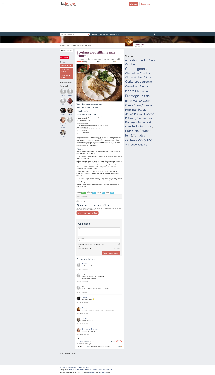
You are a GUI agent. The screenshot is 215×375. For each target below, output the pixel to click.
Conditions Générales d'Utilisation (69, 367)
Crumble (100, 369)
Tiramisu (94, 369)
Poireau (138, 114)
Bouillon (142, 60)
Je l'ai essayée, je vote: (84, 248)
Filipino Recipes (107, 369)
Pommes (131, 122)
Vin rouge (131, 144)
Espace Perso (114, 34)
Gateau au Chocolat (85, 369)
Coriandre (132, 81)
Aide (80, 367)
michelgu (70, 105)
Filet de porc (142, 91)
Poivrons (146, 118)
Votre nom (81, 238)
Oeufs (129, 105)
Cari (152, 60)
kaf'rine (63, 105)
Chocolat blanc (134, 77)
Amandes (131, 60)
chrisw (70, 95)
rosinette (84, 318)
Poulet (135, 126)
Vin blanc (145, 139)
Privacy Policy (91, 372)
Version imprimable (67, 50)
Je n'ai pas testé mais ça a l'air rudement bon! (91, 244)
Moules (137, 101)
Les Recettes (104, 34)
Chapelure (132, 73)
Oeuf (146, 100)
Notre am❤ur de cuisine (90, 329)
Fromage (132, 95)
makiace (84, 297)
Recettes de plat (66, 66)
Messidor (139, 44)
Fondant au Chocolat (73, 369)
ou (79, 246)
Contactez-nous (86, 367)
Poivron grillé (133, 118)
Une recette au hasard (65, 76)
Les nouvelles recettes (65, 70)
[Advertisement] (107, 19)
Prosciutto (132, 130)
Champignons (136, 68)
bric (70, 124)
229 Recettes (138, 46)
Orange (147, 105)
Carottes (130, 64)
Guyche (84, 264)
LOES (63, 136)
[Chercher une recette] (88, 34)
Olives (137, 105)
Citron (147, 77)
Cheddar (145, 73)
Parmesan (131, 109)
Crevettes (131, 86)
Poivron (149, 114)
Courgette (146, 81)
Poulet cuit (146, 126)
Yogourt (142, 144)
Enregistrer (65, 57)
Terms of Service (102, 372)
